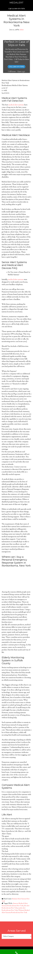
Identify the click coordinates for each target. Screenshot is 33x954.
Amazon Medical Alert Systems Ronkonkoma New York (15, 904)
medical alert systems (16, 105)
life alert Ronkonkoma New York (15, 907)
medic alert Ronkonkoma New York (13, 909)
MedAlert (16, 2)
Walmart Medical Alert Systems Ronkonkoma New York (16, 911)
